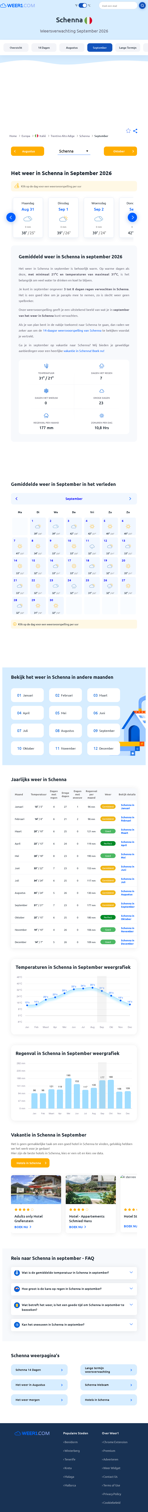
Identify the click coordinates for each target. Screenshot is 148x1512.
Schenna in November (127, 929)
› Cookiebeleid (111, 1502)
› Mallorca (69, 1485)
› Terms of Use (111, 1485)
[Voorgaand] (11, 217)
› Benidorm (70, 1442)
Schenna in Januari (127, 806)
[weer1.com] (17, 5)
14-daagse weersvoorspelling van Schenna (72, 330)
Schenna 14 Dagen (28, 1370)
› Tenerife (69, 1459)
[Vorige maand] (17, 499)
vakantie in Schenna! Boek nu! (84, 351)
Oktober (119, 151)
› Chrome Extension (115, 1442)
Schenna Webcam (97, 1385)
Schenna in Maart (127, 831)
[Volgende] (132, 217)
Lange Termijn (127, 47)
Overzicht (16, 47)
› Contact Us (110, 1476)
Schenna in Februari (127, 819)
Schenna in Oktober (127, 917)
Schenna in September (128, 905)
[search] (142, 5)
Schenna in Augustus (127, 892)
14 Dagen (44, 47)
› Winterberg (71, 1450)
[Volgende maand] (130, 499)
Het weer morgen (28, 1400)
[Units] (83, 5)
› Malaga (68, 1476)
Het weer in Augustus (30, 1385)
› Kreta (67, 1468)
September (100, 47)
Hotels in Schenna (29, 1163)
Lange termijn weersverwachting (97, 1370)
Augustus (72, 47)
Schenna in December (127, 942)
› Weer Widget (111, 1468)
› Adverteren (110, 1459)
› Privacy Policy (111, 1494)
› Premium (108, 1450)
